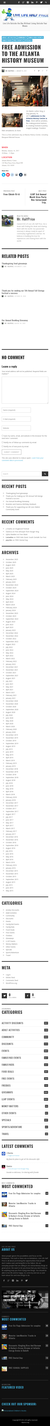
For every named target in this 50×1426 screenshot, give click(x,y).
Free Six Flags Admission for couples (25, 1193)
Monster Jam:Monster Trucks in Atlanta (22, 1204)
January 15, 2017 (21, 71)
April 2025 (9, 573)
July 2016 (9, 851)
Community (22, 37)
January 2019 (11, 766)
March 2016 (10, 862)
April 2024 (9, 602)
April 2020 (9, 723)
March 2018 (10, 794)
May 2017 (9, 823)
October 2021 (11, 673)
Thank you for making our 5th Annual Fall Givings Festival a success (23, 292)
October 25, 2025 (20, 296)
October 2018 (11, 774)
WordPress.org (11, 983)
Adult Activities (9, 37)
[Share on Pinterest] (46, 70)
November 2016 (12, 840)
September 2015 (12, 879)
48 (47, 1193)
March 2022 (10, 658)
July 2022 (9, 647)
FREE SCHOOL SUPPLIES (19, 1367)
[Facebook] (19, 2)
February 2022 (11, 661)
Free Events (18, 40)
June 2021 (9, 684)
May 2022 (9, 653)
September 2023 (12, 619)
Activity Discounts (12, 910)
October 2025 (11, 562)
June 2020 (9, 718)
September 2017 (12, 811)
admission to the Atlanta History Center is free (36, 118)
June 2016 (9, 854)
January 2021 (11, 698)
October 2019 (11, 740)
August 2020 (10, 712)
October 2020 (11, 706)
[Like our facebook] (27, 995)
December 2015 (12, 871)
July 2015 (9, 885)
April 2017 (9, 825)
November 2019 (12, 738)
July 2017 (9, 817)
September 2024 (12, 590)
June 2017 (9, 820)
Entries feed (10, 977)
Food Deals (10, 930)
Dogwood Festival (22, 529)
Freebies (9, 935)
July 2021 (9, 681)
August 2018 (10, 780)
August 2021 (10, 678)
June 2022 (9, 650)
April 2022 (9, 656)
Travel (8, 955)
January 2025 (11, 582)
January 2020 (11, 732)
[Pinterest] (37, 2)
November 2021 (12, 670)
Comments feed (12, 980)
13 (47, 1368)
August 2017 (10, 814)
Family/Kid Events (35, 37)
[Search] (5, 2)
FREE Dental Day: (21, 540)
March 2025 (10, 576)
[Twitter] (41, 2)
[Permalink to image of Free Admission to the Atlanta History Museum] (25, 91)
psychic (9, 540)
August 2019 (10, 746)
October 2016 (11, 842)
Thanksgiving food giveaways (14, 263)
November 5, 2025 (20, 266)
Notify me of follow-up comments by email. (20, 442)
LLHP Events (10, 941)
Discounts (9, 918)
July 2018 (9, 783)
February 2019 (11, 763)
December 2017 (12, 803)
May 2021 (9, 687)
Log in (8, 975)
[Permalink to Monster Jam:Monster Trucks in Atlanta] (4, 1204)
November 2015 (12, 874)
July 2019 (9, 749)
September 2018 (12, 777)
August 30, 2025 (20, 323)
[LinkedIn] (32, 2)
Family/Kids (7, 40)
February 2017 (11, 831)
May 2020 (9, 721)
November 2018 (12, 772)
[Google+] (23, 2)
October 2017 (11, 808)
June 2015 (9, 888)
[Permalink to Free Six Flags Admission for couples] (4, 1194)
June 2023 (9, 624)
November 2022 (12, 636)
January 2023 (11, 630)
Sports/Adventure (12, 952)
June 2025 (9, 568)
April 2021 (9, 690)
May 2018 (9, 789)
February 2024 (11, 607)
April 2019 (9, 757)
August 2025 (10, 565)
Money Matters (11, 944)
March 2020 (10, 726)
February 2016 (11, 865)
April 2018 (9, 791)
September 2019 (12, 743)
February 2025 (11, 579)
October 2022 (11, 639)
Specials (28, 40)
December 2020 (12, 701)
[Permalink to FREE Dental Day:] (4, 1226)
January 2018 (11, 800)
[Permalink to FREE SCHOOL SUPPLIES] (4, 1369)
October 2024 (11, 588)
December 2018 (12, 769)
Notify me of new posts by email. (16, 446)
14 (47, 1226)
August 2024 (10, 593)
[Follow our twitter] (4, 995)
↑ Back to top (25, 1422)
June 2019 (9, 752)
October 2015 (11, 876)
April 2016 (9, 859)
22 (47, 1213)
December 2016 (12, 837)
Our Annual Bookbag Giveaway (15, 320)
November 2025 (12, 559)
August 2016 (10, 848)
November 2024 (12, 585)
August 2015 (10, 882)
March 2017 (10, 828)
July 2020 (9, 715)
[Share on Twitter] (38, 70)
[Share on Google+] (42, 70)
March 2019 (10, 760)
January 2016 (11, 868)
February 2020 (11, 729)
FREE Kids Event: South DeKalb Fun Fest (31, 537)
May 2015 (9, 891)
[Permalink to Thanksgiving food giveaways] (25, 281)
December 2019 (12, 735)
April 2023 (9, 627)
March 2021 (10, 692)
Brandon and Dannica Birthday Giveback (21, 504)
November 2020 (12, 704)
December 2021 (12, 667)
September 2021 (12, 675)
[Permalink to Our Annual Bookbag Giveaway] (25, 339)
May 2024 (9, 599)
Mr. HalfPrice (9, 266)
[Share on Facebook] (34, 70)
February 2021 (11, 695)
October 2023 (11, 616)
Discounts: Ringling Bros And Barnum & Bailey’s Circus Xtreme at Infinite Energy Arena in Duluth (25, 1216)
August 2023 (10, 622)
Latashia (9, 537)
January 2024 (11, 610)
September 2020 (12, 709)
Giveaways (10, 938)
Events (8, 921)
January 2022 (11, 664)
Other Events (11, 947)
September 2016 (12, 845)
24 (47, 1203)
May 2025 (9, 571)
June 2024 (9, 596)
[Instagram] (28, 2)
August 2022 (10, 644)
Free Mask (23, 534)
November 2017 (12, 806)
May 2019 (9, 755)
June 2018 (9, 786)
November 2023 (12, 613)
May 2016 (9, 857)
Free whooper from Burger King (27, 532)
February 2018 (11, 797)
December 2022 (12, 633)
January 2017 (11, 834)
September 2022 (12, 641)
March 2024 (10, 605)
